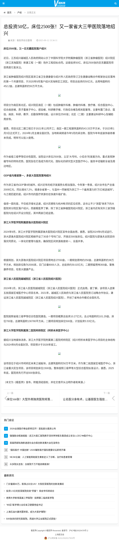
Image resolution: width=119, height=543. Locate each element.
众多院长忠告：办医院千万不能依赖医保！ (30, 464)
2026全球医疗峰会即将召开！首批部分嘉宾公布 (33, 428)
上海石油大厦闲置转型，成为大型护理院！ (26, 512)
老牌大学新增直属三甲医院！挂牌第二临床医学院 (30, 498)
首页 (9, 12)
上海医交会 (59, 535)
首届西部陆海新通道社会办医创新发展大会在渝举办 (35, 443)
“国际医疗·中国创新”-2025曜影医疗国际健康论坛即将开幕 (38, 450)
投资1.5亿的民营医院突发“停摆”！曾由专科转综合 (30, 491)
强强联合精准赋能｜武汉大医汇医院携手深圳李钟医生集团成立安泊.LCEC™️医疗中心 (51, 435)
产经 (19, 12)
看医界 (33, 531)
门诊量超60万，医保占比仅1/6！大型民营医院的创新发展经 (35, 484)
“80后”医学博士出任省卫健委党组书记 (24, 505)
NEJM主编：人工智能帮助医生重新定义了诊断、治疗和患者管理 (41, 457)
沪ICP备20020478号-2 (78, 531)
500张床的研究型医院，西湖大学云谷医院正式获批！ (32, 518)
